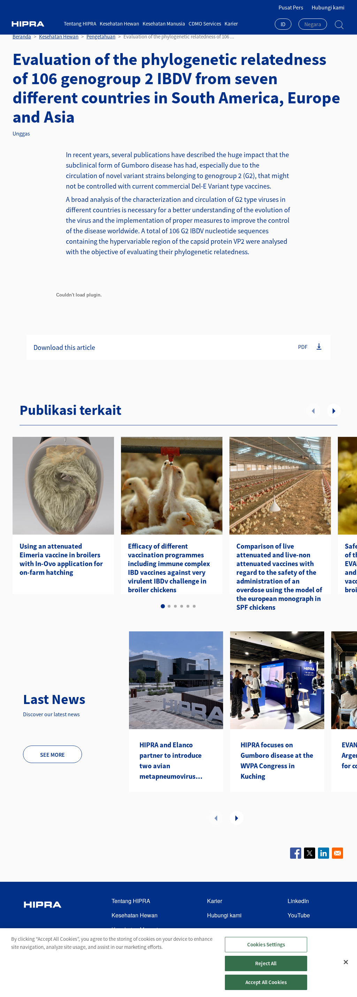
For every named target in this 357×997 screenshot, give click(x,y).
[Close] (346, 962)
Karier (231, 23)
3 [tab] (175, 606)
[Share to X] (309, 853)
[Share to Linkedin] (323, 853)
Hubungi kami (328, 7)
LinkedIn (298, 901)
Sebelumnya (313, 411)
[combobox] (283, 25)
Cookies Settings (266, 944)
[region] (178, 962)
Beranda (22, 36)
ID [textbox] (283, 24)
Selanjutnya (334, 411)
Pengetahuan (100, 36)
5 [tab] (188, 606)
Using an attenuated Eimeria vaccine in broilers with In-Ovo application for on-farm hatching (61, 559)
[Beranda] (36, 24)
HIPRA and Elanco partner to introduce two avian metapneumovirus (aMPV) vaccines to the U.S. (173, 761)
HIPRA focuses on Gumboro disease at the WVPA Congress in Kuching (277, 760)
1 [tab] (163, 606)
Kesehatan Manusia (164, 23)
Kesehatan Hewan (119, 23)
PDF (302, 346)
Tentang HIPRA (80, 23)
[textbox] (312, 24)
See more (52, 754)
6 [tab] (194, 606)
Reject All (266, 963)
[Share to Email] (337, 853)
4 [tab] (181, 606)
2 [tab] (169, 606)
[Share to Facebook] (295, 853)
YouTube (299, 915)
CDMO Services (205, 23)
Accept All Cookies (266, 982)
